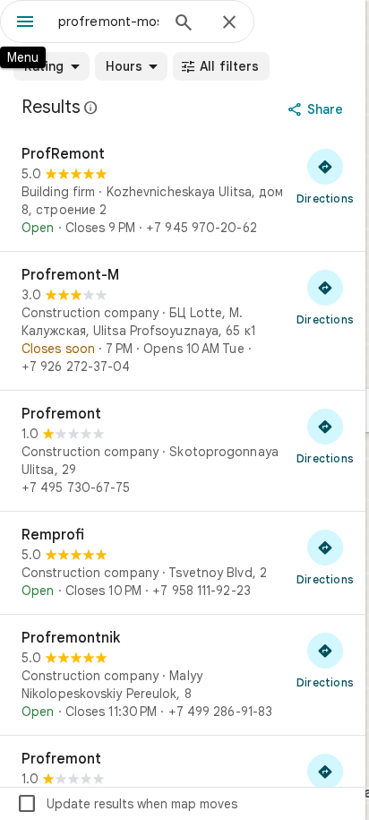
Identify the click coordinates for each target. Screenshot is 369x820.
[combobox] (108, 21)
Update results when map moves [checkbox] (126, 804)
